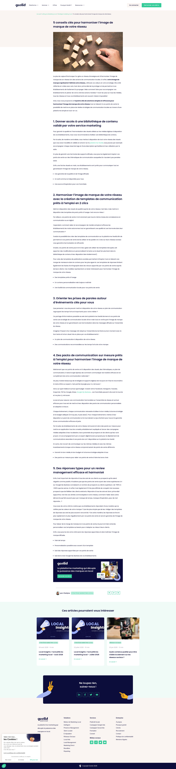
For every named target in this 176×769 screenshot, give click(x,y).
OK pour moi (34, 760)
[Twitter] (91, 694)
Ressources (78, 5)
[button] (109, 592)
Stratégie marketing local (65, 14)
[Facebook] (96, 742)
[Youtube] (97, 694)
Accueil (39, 14)
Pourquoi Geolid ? (66, 5)
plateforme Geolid (96, 143)
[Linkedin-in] (79, 694)
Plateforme (32, 5)
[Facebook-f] (85, 694)
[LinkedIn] (91, 742)
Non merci (8, 760)
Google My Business (84, 392)
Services (44, 5)
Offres (55, 5)
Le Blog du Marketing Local (49, 14)
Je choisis (21, 760)
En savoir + (43, 659)
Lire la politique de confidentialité (14, 753)
